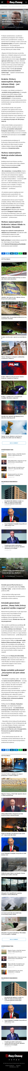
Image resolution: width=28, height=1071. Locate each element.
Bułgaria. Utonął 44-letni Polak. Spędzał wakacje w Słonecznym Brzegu (17, 454)
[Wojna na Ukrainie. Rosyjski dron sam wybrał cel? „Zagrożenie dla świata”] (4, 469)
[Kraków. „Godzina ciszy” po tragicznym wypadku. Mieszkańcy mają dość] (14, 388)
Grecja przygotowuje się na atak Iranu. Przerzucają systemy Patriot (11, 913)
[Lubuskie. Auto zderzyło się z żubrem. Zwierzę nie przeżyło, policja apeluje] (14, 288)
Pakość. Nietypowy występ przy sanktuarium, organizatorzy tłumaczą (13, 357)
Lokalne (4, 15)
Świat (3, 567)
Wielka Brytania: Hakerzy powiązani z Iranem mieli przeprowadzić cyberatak (13, 873)
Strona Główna (4, 6)
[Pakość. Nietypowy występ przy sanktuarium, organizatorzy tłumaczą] (14, 348)
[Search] (26, 2)
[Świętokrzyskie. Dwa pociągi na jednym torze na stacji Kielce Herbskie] (14, 308)
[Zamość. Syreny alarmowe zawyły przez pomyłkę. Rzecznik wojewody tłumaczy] (14, 427)
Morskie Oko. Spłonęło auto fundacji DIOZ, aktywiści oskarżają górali (12, 417)
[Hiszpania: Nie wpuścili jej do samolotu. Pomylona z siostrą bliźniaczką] (14, 884)
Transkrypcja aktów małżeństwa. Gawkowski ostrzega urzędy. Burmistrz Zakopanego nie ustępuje (15, 547)
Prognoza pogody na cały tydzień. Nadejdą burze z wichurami (15, 474)
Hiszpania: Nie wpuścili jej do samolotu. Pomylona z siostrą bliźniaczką (11, 893)
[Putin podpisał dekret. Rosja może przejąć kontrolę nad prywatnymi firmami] (4, 462)
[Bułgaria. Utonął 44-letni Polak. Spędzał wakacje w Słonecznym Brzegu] (4, 455)
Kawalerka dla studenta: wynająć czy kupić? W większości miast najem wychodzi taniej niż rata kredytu (14, 502)
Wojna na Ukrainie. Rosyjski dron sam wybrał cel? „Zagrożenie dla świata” (16, 468)
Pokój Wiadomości (11, 27)
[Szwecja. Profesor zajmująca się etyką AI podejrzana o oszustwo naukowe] (14, 765)
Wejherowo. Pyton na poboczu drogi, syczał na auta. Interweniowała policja (13, 278)
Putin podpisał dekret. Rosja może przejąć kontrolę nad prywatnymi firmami (17, 461)
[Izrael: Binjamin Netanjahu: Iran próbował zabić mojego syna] (14, 515)
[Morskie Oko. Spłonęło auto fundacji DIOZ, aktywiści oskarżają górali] (14, 407)
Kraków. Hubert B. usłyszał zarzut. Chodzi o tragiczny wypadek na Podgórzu (12, 377)
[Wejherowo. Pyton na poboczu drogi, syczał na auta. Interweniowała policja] (14, 269)
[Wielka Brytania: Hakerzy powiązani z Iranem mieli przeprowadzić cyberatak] (14, 864)
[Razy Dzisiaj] (14, 2)
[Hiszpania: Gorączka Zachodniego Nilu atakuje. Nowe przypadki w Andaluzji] (14, 924)
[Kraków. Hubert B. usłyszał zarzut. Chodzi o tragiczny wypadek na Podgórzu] (14, 368)
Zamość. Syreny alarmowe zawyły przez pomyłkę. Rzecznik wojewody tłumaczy (11, 436)
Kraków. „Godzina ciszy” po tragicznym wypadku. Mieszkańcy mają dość (11, 397)
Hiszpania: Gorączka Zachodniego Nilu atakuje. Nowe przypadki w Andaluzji (13, 933)
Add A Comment (14, 443)
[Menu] (2, 2)
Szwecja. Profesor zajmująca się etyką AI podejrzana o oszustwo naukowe (11, 774)
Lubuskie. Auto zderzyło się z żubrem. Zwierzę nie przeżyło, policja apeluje (13, 298)
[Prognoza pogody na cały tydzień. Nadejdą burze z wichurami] (4, 475)
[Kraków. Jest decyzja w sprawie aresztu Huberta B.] (14, 328)
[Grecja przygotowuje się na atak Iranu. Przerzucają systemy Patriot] (14, 904)
